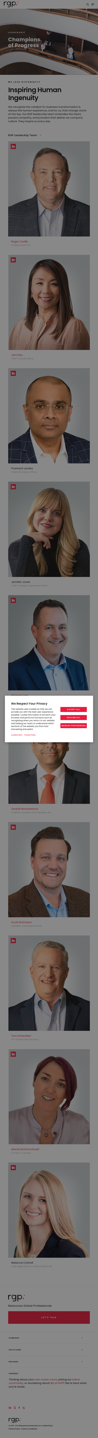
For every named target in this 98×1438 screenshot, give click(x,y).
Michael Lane (19, 695)
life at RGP (56, 1383)
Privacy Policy (14, 1429)
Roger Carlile (19, 241)
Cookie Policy (16, 735)
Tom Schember (21, 1036)
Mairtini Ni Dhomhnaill (25, 1149)
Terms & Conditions (29, 1429)
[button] (13, 146)
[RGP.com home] (11, 4)
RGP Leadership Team (22, 135)
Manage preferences (74, 725)
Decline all (73, 717)
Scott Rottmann (21, 922)
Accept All (73, 709)
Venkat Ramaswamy (24, 809)
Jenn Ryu (17, 355)
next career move (45, 1379)
